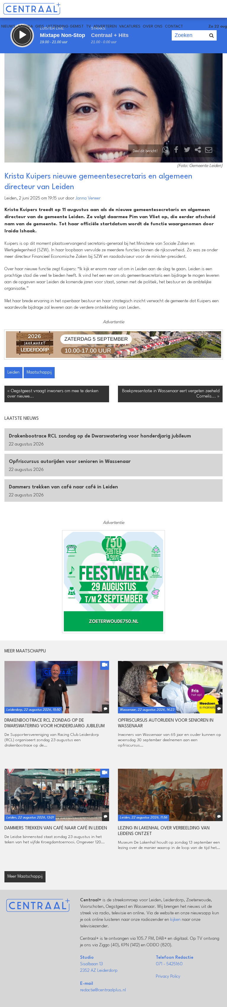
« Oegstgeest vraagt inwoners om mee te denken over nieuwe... (52, 394)
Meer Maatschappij (25, 876)
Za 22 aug (217, 26)
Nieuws (8, 26)
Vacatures (129, 26)
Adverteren (105, 26)
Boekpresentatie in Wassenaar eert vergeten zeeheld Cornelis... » (171, 394)
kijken (175, 920)
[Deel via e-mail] (209, 151)
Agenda (25, 26)
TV (88, 26)
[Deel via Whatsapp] (165, 151)
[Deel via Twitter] (187, 151)
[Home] (32, 8)
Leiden (13, 372)
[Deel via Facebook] (176, 151)
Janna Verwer (87, 198)
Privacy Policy (168, 976)
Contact (174, 26)
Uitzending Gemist (65, 26)
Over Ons (153, 26)
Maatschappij (39, 372)
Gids (39, 26)
